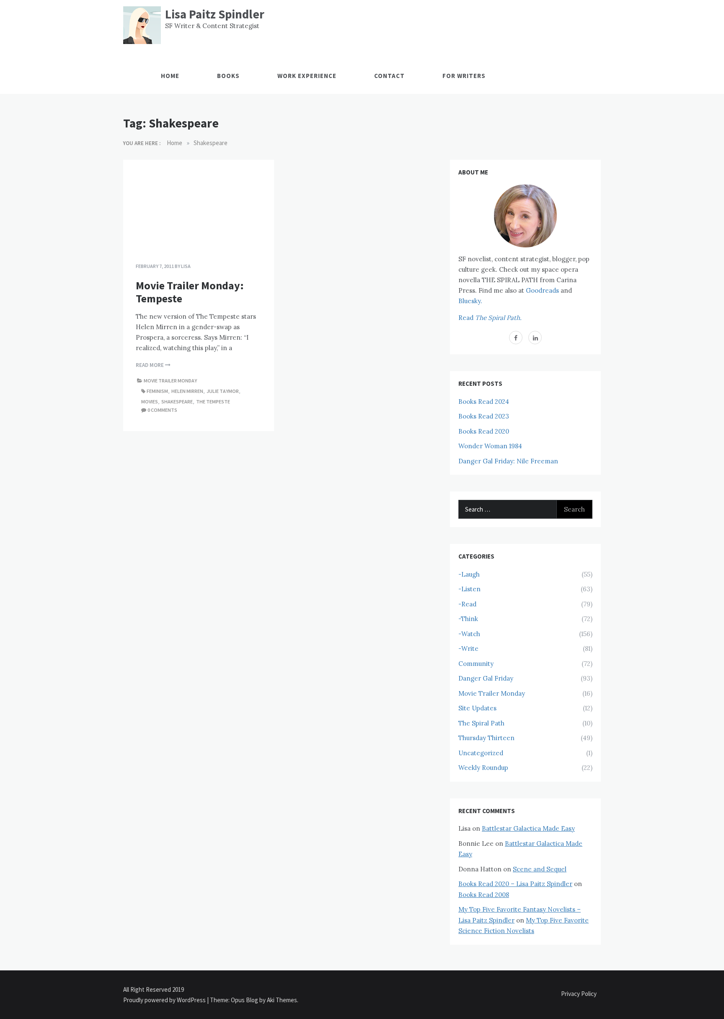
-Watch (469, 634)
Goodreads (542, 290)
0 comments (162, 410)
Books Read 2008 (483, 895)
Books (228, 76)
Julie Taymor (223, 391)
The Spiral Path (481, 723)
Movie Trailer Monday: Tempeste (190, 291)
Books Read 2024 (483, 402)
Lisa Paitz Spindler (214, 14)
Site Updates (477, 708)
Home (170, 76)
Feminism (157, 391)
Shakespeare (177, 401)
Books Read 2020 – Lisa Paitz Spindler (515, 884)
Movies (149, 401)
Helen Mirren (187, 391)
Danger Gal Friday (485, 678)
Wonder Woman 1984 (490, 446)
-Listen (469, 589)
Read (490, 318)
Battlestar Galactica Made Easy (528, 828)
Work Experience (306, 76)
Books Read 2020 (483, 431)
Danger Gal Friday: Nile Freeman (508, 461)
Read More (150, 365)
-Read (467, 604)
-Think (468, 619)
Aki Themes (282, 1000)
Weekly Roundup (483, 768)
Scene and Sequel (539, 869)
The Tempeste (213, 401)
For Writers (464, 76)
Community (476, 664)
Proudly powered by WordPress (165, 1000)
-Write (468, 648)
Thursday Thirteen (486, 738)
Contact (389, 76)
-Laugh (469, 574)
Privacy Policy (579, 994)
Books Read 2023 (483, 416)
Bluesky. (470, 301)
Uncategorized (480, 753)
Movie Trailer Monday (170, 380)
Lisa (186, 266)
